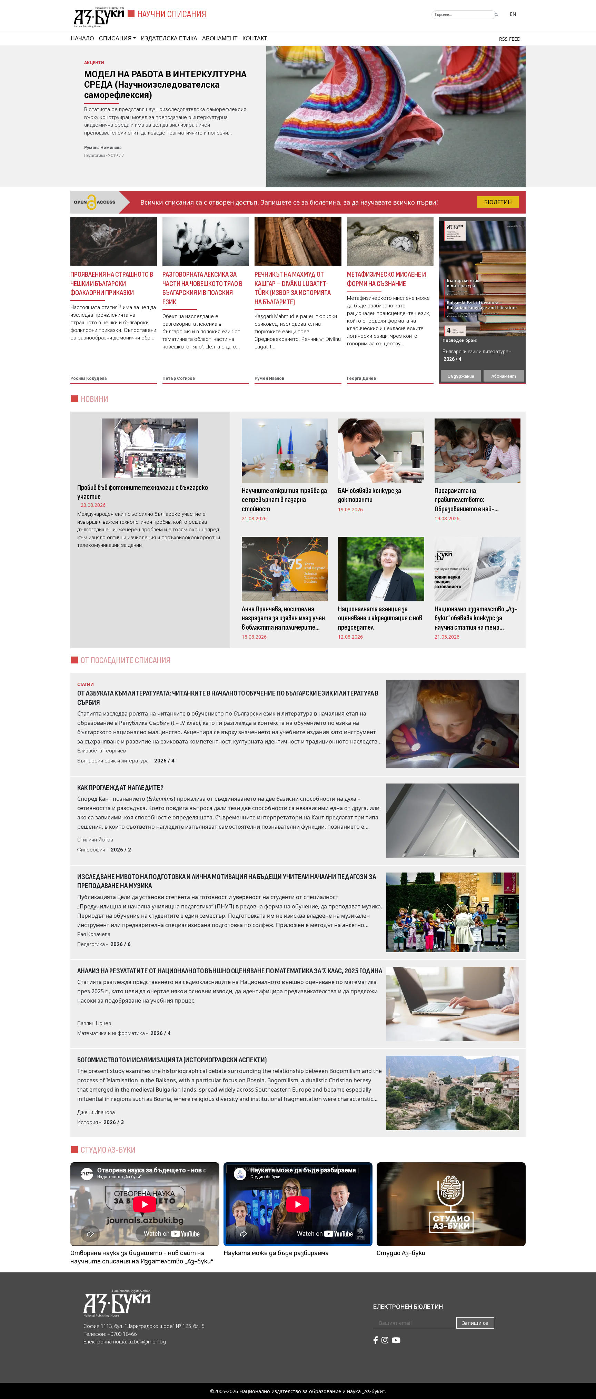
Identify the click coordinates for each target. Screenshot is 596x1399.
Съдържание (461, 376)
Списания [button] (115, 38)
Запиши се (475, 1323)
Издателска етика (169, 38)
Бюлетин (498, 202)
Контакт (254, 38)
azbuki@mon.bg (147, 1342)
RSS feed (509, 39)
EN (513, 14)
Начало (82, 38)
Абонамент (220, 38)
